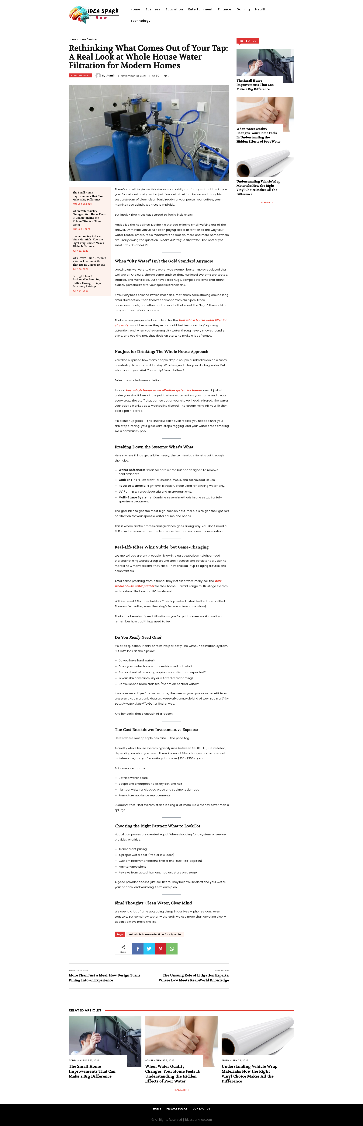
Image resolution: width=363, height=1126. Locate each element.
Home (72, 39)
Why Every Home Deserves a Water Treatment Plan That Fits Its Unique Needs (89, 261)
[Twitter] (149, 948)
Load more (264, 202)
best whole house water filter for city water (155, 934)
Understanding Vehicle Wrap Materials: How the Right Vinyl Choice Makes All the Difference (88, 241)
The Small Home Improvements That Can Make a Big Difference (88, 196)
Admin (110, 75)
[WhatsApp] (172, 948)
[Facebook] (137, 948)
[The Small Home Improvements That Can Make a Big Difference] (265, 66)
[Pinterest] (160, 948)
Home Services (88, 39)
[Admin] (98, 75)
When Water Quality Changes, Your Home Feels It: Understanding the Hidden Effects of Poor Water (89, 217)
